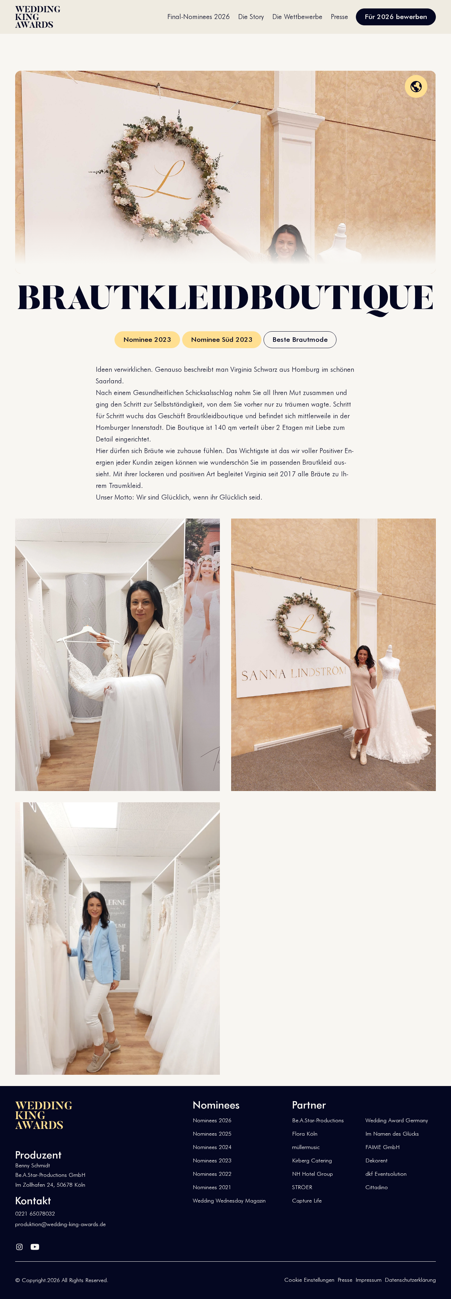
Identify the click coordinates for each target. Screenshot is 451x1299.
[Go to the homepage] (43, 1115)
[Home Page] (37, 17)
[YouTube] (35, 1245)
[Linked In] (19, 1245)
